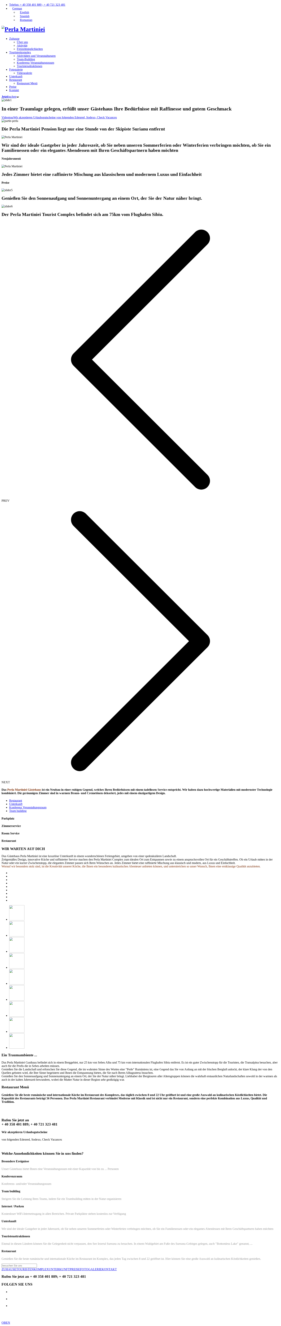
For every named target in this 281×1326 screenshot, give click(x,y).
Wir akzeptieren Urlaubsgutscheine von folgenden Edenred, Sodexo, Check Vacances (65, 117)
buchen (9, 96)
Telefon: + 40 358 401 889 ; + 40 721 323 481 (37, 4)
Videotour (8, 117)
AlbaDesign (155, 1316)
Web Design (166, 1312)
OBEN (6, 1322)
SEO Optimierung (187, 1312)
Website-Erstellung (128, 1316)
